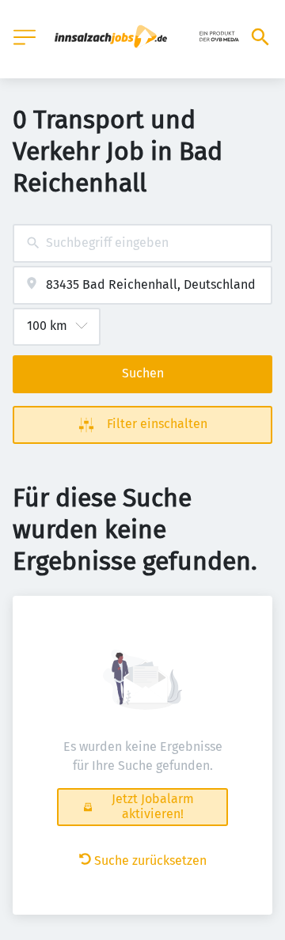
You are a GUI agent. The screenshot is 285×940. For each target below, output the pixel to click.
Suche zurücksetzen (150, 860)
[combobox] (142, 243)
